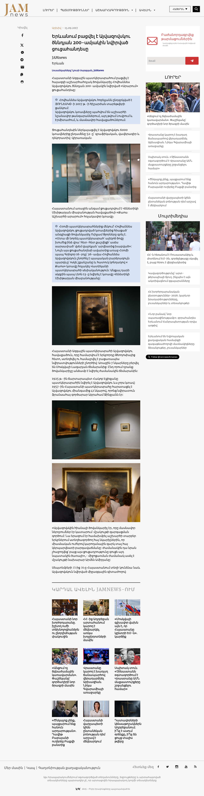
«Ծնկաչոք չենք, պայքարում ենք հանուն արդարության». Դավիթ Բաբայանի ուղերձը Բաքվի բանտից (64, 733)
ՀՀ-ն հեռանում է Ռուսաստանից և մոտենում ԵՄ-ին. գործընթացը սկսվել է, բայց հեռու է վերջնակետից (172, 258)
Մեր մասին (13, 767)
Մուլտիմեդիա (173, 216)
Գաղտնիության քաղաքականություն (69, 767)
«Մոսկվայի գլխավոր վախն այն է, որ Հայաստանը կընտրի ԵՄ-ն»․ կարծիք (126, 627)
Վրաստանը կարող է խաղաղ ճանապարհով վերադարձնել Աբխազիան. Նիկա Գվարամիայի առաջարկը (95, 680)
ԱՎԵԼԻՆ (145, 10)
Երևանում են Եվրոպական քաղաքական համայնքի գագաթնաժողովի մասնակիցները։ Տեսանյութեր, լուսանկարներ (171, 342)
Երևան (58, 63)
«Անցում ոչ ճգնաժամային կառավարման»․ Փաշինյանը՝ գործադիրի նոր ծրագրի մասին (64, 676)
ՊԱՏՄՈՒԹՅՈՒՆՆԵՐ (74, 10)
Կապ (30, 767)
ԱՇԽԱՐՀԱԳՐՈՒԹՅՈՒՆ (112, 10)
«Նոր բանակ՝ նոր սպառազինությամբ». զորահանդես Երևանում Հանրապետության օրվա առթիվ (172, 319)
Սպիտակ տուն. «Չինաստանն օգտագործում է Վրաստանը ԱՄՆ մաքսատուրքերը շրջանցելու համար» (127, 678)
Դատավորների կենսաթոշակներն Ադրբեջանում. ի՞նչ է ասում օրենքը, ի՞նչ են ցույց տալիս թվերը (127, 731)
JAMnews (59, 58)
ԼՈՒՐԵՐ (48, 10)
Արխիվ (58, 27)
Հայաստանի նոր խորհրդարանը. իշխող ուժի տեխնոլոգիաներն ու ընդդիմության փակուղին (65, 627)
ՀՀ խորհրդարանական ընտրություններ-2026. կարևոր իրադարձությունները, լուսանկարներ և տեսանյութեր (169, 297)
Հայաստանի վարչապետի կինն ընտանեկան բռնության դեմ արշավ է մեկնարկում (94, 731)
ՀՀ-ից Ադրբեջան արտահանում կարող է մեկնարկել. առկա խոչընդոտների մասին (96, 629)
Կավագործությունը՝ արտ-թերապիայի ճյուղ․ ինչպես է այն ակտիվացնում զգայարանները (169, 277)
